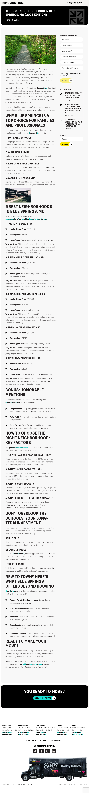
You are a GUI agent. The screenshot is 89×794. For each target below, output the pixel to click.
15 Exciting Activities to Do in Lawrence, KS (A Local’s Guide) (73, 123)
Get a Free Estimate (43, 698)
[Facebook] (41, 751)
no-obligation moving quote (31, 664)
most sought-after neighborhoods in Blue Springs (26, 219)
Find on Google (7, 735)
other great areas (12, 402)
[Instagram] (47, 751)
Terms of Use (72, 784)
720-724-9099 (62, 732)
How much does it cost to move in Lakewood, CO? (73, 95)
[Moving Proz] (13, 3)
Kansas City (42, 88)
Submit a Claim (82, 784)
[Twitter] (35, 751)
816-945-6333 (7, 732)
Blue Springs (10, 591)
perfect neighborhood (18, 448)
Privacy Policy (62, 784)
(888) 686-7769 (74, 3)
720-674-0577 (77, 732)
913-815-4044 (41, 732)
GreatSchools (18, 554)
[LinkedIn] (54, 751)
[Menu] (85, 3)
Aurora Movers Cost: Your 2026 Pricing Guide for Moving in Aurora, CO (73, 109)
